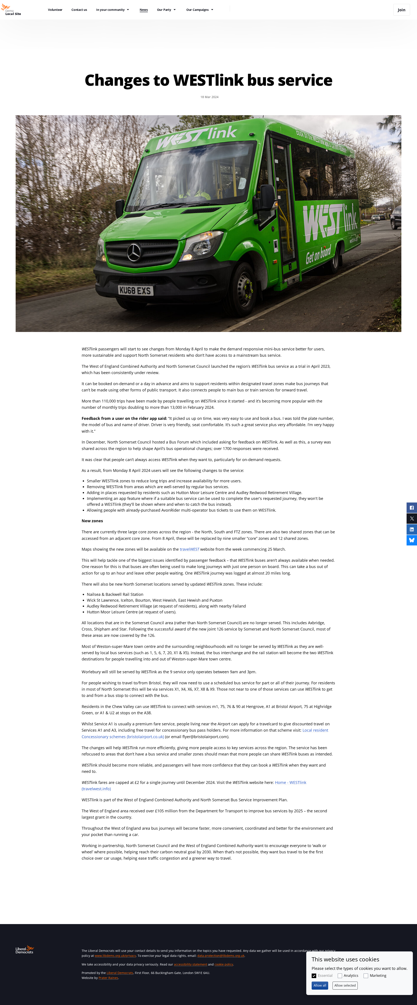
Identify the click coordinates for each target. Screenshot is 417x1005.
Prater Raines (108, 978)
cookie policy (224, 964)
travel (189, 549)
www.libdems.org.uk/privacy (115, 956)
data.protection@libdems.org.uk (220, 956)
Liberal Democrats (120, 973)
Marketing (378, 975)
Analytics (351, 975)
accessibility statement (190, 964)
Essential (325, 975)
